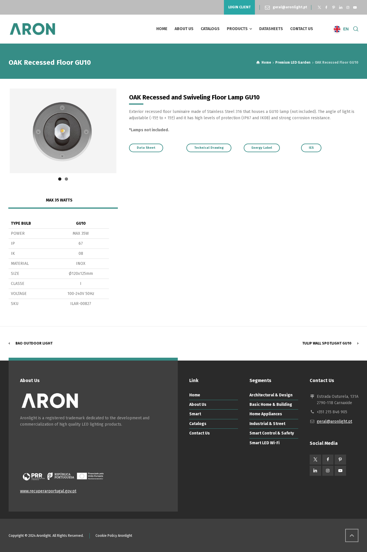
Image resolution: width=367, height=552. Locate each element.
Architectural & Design (270, 395)
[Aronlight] (32, 29)
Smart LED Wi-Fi (264, 443)
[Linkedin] (340, 7)
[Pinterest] (333, 7)
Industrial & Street (267, 423)
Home (194, 395)
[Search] (354, 29)
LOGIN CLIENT (239, 7)
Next (125, 130)
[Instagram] (347, 7)
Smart (195, 414)
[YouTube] (354, 7)
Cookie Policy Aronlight (113, 536)
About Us (197, 404)
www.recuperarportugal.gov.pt (48, 491)
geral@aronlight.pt (290, 7)
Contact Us (199, 433)
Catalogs (197, 423)
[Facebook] (326, 7)
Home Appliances (265, 414)
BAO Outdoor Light (33, 343)
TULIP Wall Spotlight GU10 (327, 343)
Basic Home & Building (270, 404)
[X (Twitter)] (319, 7)
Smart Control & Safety (271, 433)
